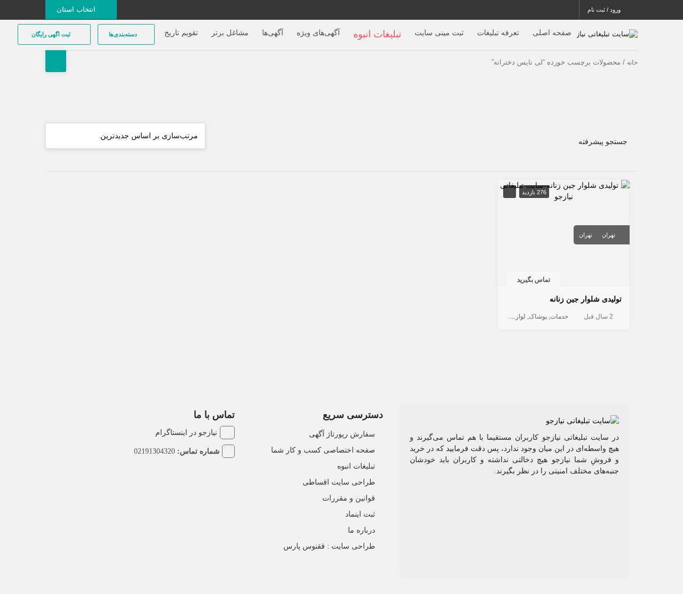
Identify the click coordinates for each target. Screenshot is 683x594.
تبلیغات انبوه (356, 466)
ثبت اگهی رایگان (51, 34)
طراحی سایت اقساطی (339, 482)
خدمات (559, 316)
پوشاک (538, 316)
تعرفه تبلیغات (498, 32)
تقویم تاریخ (181, 32)
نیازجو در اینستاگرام (186, 432)
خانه (632, 62)
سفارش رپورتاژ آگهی (342, 434)
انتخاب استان (77, 9)
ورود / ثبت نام (604, 9)
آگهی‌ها (272, 32)
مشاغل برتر (230, 32)
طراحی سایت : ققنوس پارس (329, 546)
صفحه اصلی (552, 32)
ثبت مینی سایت (439, 32)
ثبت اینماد (360, 514)
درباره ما (361, 530)
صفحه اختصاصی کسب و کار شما (323, 450)
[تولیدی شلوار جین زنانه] (564, 190)
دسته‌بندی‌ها (124, 34)
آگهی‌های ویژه (318, 32)
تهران (608, 235)
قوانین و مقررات (348, 498)
